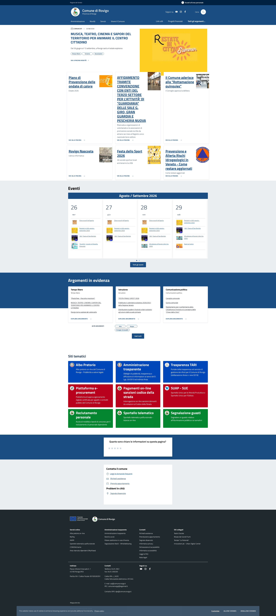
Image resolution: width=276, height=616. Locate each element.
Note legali (143, 557)
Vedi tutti (138, 336)
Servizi (103, 21)
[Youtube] (175, 11)
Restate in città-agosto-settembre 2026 (87, 229)
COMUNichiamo (75, 547)
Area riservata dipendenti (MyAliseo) (83, 550)
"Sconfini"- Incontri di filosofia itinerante (88, 245)
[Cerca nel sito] (203, 12)
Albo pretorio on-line (77, 533)
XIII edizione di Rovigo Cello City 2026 (159, 245)
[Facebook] (184, 11)
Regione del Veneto (76, 2)
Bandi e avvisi (109, 536)
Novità (92, 21)
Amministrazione (78, 21)
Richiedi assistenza (146, 533)
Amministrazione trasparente (115, 533)
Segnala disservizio (146, 540)
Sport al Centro (189, 244)
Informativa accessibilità (148, 550)
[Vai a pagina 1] (136, 260)
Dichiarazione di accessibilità (149, 547)
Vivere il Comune (118, 21)
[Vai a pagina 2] (139, 260)
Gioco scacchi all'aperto (86, 220)
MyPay (72, 536)
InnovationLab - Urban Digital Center (187, 543)
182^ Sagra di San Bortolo (87, 236)
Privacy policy (99, 611)
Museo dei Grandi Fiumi (182, 536)
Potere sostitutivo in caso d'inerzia (117, 540)
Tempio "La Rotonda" (181, 540)
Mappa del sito (75, 602)
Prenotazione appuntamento (149, 536)
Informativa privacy (146, 543)
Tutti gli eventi (138, 264)
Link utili (159, 21)
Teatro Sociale (179, 533)
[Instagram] (180, 11)
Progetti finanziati (175, 21)
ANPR (72, 540)
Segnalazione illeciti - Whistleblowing (118, 543)
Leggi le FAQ (143, 554)
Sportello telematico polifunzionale (82, 543)
